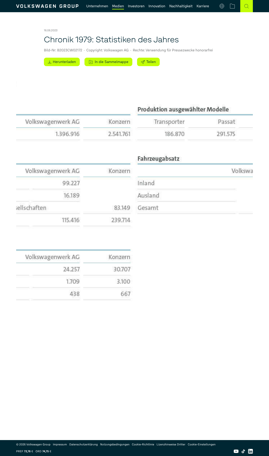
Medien (118, 6)
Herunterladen (64, 62)
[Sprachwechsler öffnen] (221, 6)
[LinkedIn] (250, 451)
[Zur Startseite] (47, 6)
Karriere (203, 6)
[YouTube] (236, 451)
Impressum (60, 444)
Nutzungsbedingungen (115, 444)
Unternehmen (97, 6)
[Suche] (246, 6)
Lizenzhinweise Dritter (171, 444)
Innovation (156, 6)
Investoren (136, 6)
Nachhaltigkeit (181, 6)
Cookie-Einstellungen (201, 444)
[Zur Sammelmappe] (232, 6)
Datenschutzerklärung (83, 444)
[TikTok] (243, 451)
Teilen (151, 62)
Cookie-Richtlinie (143, 444)
